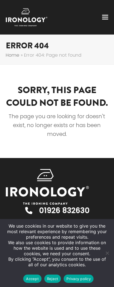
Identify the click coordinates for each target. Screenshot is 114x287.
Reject (52, 279)
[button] (105, 17)
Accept (32, 279)
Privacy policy (78, 279)
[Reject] (107, 253)
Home (12, 55)
